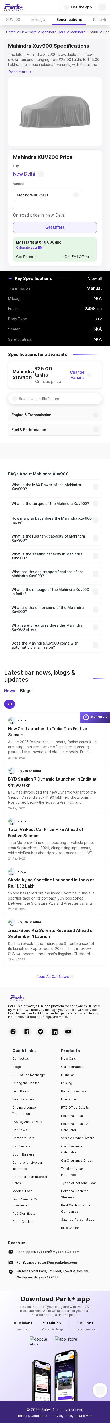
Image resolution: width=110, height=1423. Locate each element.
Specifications (69, 19)
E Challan (68, 1075)
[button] (55, 738)
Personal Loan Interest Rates (29, 1180)
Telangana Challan (25, 1083)
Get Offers (55, 227)
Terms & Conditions (32, 1416)
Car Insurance (72, 1067)
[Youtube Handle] (68, 1032)
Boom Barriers (23, 1154)
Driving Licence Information (24, 1111)
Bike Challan (70, 1228)
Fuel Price (68, 1099)
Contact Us (20, 1058)
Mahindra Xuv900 (84, 32)
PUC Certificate (24, 1213)
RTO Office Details (75, 1107)
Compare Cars (23, 1138)
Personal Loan (72, 1116)
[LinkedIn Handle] (54, 1032)
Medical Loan (22, 1191)
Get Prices (24, 256)
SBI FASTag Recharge (28, 1075)
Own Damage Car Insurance (25, 1202)
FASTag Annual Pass (27, 1122)
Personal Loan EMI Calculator (75, 1127)
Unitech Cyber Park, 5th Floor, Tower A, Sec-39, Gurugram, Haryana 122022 (53, 1274)
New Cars (28, 32)
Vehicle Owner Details (77, 1138)
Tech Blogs (20, 1091)
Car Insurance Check (77, 1160)
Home (10, 32)
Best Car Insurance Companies (75, 1208)
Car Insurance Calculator (72, 1149)
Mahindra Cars (53, 32)
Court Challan (22, 1222)
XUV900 (13, 19)
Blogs (16, 1067)
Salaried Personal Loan (78, 1219)
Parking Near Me (73, 1091)
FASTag (66, 1083)
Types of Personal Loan (79, 1183)
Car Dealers (21, 1146)
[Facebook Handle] (27, 1032)
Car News (19, 1130)
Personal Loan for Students (74, 1194)
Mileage (38, 19)
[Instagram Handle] (13, 1032)
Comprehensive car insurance (27, 1166)
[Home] (13, 7)
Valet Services (23, 1099)
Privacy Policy (63, 1416)
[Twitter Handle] (41, 1032)
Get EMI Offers (76, 256)
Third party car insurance (72, 1172)
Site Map (85, 1416)
